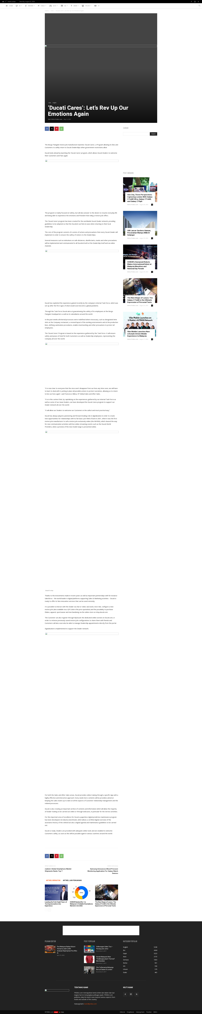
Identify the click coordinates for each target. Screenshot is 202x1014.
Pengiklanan (130, 1012)
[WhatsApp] (61, 129)
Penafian (149, 1012)
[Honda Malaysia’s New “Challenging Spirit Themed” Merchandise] (89, 959)
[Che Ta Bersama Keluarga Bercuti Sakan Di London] (89, 970)
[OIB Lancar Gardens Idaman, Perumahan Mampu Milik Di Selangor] (140, 223)
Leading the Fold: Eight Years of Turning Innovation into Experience (56, 904)
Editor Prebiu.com (56, 119)
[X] (198, 1)
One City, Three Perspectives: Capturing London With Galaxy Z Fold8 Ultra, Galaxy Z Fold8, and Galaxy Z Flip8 (139, 198)
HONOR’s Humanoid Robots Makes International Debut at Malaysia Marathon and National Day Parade (139, 265)
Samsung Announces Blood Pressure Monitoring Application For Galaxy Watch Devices (103, 871)
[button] (199, 6)
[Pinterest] (56, 129)
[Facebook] (191, 1)
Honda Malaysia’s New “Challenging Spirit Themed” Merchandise (105, 959)
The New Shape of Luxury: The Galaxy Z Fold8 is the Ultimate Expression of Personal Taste (105, 904)
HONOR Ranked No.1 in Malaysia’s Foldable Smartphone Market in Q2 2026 (81, 904)
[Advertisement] (101, 29)
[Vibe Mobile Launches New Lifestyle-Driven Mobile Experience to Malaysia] (140, 324)
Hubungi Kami (140, 1012)
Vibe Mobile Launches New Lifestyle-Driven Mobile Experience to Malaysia (138, 333)
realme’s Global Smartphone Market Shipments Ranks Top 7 (58, 870)
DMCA (155, 1012)
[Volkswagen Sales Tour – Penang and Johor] (89, 949)
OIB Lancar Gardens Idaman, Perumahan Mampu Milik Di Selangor (139, 232)
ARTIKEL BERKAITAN (53, 880)
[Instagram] (194, 1)
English (54, 102)
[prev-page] (46, 910)
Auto (52, 11)
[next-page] (49, 910)
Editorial (122, 1012)
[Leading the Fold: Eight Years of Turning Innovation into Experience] (56, 892)
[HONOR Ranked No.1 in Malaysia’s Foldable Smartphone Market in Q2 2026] (81, 892)
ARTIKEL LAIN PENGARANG (72, 880)
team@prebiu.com (90, 1004)
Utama (47, 11)
